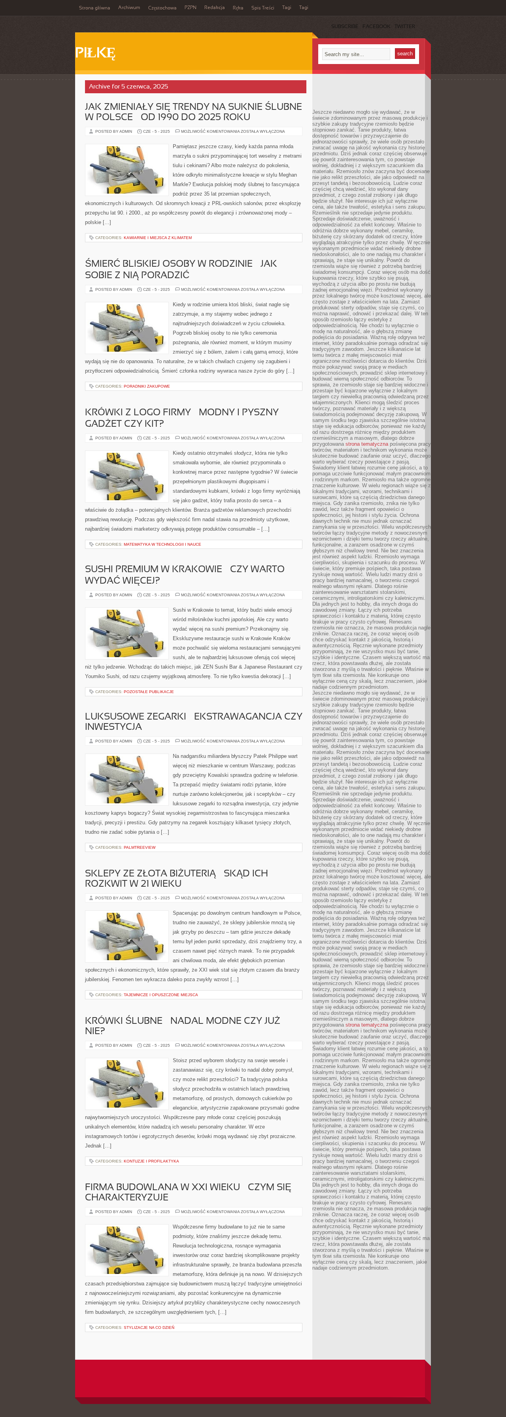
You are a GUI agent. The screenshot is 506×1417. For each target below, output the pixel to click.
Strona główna (94, 8)
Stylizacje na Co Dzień (149, 1327)
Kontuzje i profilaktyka (151, 1161)
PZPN (190, 8)
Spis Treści (262, 8)
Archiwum (129, 8)
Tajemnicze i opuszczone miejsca (161, 995)
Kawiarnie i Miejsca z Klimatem (158, 238)
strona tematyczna (367, 444)
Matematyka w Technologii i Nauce (162, 544)
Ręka (238, 8)
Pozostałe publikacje (149, 692)
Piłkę (95, 53)
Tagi (286, 8)
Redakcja (214, 8)
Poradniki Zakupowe (147, 386)
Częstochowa (162, 8)
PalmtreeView (139, 847)
